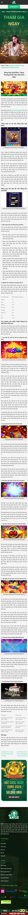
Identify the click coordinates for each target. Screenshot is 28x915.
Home (2, 65)
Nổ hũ (7, 65)
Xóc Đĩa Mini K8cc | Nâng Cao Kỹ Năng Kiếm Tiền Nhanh (22, 754)
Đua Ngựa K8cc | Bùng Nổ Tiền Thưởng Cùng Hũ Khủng (7, 754)
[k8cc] (14, 2)
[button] (2, 2)
